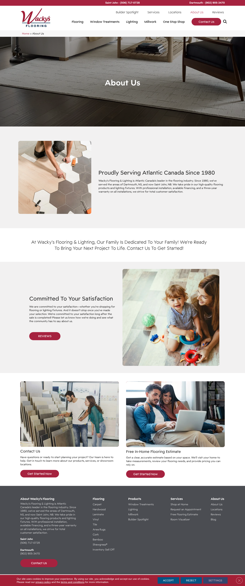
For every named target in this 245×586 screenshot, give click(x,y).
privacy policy (43, 582)
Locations (174, 12)
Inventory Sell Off (103, 549)
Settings (215, 580)
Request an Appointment (186, 509)
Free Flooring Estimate (185, 514)
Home (25, 33)
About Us (196, 12)
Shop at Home (179, 504)
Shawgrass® (100, 544)
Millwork (150, 22)
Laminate (98, 514)
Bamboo (98, 539)
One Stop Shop (174, 22)
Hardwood (99, 509)
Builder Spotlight (127, 12)
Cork (96, 534)
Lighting (132, 22)
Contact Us (206, 22)
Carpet (97, 504)
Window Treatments (104, 22)
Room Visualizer (180, 519)
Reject (191, 580)
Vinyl (96, 519)
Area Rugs (99, 529)
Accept (168, 580)
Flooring (77, 22)
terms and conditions (72, 582)
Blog (213, 519)
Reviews (218, 12)
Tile (95, 524)
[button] (225, 22)
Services (153, 12)
